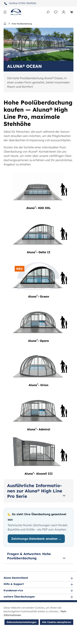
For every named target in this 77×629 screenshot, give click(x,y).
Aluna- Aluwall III (39, 473)
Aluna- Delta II (38, 252)
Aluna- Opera (38, 341)
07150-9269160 (27, 3)
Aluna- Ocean (38, 296)
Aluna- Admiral (38, 429)
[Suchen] (48, 12)
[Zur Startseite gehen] (16, 12)
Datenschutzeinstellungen (22, 622)
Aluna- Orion (38, 385)
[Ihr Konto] (63, 12)
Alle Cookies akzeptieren (56, 622)
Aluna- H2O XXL (38, 208)
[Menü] (5, 12)
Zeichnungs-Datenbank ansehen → (36, 538)
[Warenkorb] (71, 12)
